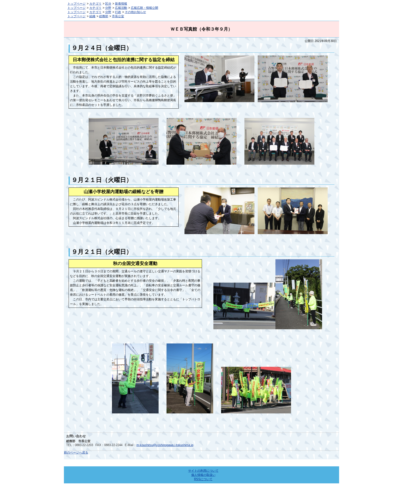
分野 (108, 8)
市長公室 (118, 16)
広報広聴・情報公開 (144, 8)
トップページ (76, 3)
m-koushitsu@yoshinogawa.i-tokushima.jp (164, 445)
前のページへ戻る (76, 452)
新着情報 (121, 3)
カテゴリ (95, 3)
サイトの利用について (203, 470)
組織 (92, 16)
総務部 (103, 16)
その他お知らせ (135, 12)
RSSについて (203, 479)
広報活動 (121, 8)
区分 (108, 3)
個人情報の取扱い (203, 475)
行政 (118, 12)
